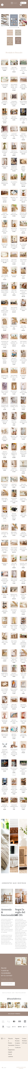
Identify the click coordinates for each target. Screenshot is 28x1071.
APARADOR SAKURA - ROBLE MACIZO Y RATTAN (23, 86)
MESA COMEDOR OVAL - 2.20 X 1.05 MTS (23, 343)
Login (4, 1067)
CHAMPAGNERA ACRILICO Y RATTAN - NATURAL (14, 500)
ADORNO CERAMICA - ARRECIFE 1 (23, 168)
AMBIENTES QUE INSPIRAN (14, 883)
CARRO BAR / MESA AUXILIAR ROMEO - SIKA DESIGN (23, 214)
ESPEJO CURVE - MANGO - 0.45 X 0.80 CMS (5, 327)
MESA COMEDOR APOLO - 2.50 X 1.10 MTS (4, 277)
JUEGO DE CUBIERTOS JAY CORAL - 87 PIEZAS (23, 534)
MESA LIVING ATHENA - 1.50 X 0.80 (14, 292)
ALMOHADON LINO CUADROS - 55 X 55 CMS (4, 407)
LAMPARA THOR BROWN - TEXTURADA (23, 596)
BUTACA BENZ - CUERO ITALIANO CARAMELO (23, 183)
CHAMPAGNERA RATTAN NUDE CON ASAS (23, 806)
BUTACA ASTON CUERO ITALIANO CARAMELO (23, 453)
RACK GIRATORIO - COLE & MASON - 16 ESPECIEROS (23, 627)
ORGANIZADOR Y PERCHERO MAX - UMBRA (23, 470)
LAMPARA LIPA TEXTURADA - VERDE (4, 152)
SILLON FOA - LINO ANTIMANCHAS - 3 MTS (23, 565)
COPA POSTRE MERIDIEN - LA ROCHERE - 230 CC (4, 751)
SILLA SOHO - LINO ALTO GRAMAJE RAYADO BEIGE (4, 706)
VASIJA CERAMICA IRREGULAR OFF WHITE (14, 580)
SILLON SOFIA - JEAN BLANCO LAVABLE (23, 611)
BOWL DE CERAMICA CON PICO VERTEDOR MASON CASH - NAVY (5, 789)
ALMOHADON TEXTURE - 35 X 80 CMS (14, 135)
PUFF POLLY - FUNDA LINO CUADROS (23, 407)
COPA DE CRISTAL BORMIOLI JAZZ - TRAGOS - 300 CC (4, 515)
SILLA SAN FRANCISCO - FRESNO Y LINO (4, 230)
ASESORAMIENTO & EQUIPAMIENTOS (10, 32)
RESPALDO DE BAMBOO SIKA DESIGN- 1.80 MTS (14, 168)
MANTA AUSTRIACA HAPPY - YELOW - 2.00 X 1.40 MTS (14, 627)
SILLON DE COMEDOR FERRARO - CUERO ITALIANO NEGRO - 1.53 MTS (4, 310)
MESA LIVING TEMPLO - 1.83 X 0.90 (23, 327)
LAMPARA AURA (5, 166)
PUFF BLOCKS (4, 468)
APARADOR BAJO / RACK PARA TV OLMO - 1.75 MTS (4, 549)
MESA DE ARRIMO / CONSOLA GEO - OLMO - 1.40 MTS (23, 659)
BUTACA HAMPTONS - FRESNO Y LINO (4, 438)
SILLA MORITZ (4, 625)
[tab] (9, 27)
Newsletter (24, 1040)
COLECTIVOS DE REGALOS (18, 32)
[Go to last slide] (3, 20)
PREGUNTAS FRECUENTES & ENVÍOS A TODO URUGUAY (10, 41)
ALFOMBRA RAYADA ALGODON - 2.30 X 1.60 (23, 360)
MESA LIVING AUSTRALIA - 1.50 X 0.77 (14, 69)
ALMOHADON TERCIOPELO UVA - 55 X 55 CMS (4, 135)
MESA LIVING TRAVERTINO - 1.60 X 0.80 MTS (14, 343)
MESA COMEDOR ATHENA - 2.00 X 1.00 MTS (23, 261)
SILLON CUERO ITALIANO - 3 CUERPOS (4, 199)
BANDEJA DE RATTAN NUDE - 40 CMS (4, 806)
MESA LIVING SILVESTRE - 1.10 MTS (14, 565)
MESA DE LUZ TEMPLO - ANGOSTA (4, 360)
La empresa (17, 1043)
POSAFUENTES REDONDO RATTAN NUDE (14, 806)
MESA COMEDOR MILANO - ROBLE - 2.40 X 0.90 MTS (14, 549)
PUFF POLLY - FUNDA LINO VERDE (13, 422)
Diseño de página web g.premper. (21, 1068)
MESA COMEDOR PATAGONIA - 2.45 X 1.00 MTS (14, 309)
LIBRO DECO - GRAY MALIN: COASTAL (14, 736)
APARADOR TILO (5, 563)
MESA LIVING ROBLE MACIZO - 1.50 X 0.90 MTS (14, 706)
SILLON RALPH (14, 275)
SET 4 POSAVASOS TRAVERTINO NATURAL (23, 246)
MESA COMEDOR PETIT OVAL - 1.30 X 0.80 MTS (14, 377)
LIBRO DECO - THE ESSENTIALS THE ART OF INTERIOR (14, 246)
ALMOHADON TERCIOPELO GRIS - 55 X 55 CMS (14, 103)
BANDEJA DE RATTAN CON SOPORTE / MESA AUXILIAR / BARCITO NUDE (14, 789)
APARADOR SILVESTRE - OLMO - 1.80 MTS (4, 214)
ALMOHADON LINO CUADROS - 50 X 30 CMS (14, 407)
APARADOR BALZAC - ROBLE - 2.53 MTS (23, 580)
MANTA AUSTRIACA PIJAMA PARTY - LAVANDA (14, 690)
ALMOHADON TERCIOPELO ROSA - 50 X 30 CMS (4, 580)
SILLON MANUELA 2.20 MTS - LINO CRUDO (23, 230)
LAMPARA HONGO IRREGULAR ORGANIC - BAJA (14, 659)
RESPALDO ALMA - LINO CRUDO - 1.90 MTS (14, 596)
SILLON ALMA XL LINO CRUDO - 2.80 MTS (4, 534)
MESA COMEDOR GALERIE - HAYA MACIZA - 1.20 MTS (23, 199)
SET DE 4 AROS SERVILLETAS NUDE (23, 675)
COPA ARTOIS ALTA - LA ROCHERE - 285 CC (13, 770)
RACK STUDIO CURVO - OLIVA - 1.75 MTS (14, 261)
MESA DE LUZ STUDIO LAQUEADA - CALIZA (14, 152)
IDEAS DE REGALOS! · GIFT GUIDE (18, 40)
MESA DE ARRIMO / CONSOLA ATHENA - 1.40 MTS (4, 292)
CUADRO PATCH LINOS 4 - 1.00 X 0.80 (23, 690)
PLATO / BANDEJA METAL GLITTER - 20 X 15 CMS (4, 690)
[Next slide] (25, 20)
